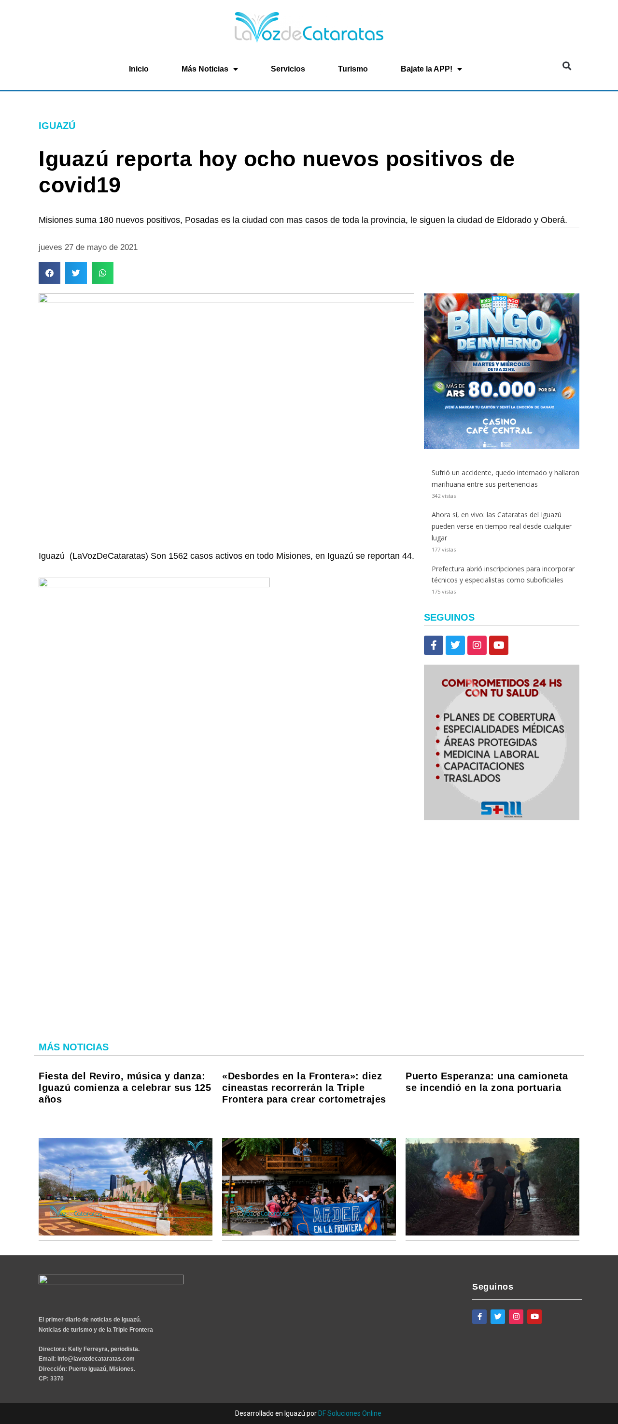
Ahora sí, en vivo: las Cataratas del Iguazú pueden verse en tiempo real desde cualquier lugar (502, 526)
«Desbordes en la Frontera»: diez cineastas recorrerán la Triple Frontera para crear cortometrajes (304, 1087)
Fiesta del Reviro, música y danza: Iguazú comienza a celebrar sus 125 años (125, 1087)
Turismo (353, 69)
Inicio (139, 69)
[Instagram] (477, 645)
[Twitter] (455, 645)
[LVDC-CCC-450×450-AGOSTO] (501, 446)
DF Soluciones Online (349, 1413)
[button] (567, 66)
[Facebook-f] (433, 645)
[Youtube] (498, 645)
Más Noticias (205, 69)
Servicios (288, 69)
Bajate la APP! (426, 69)
